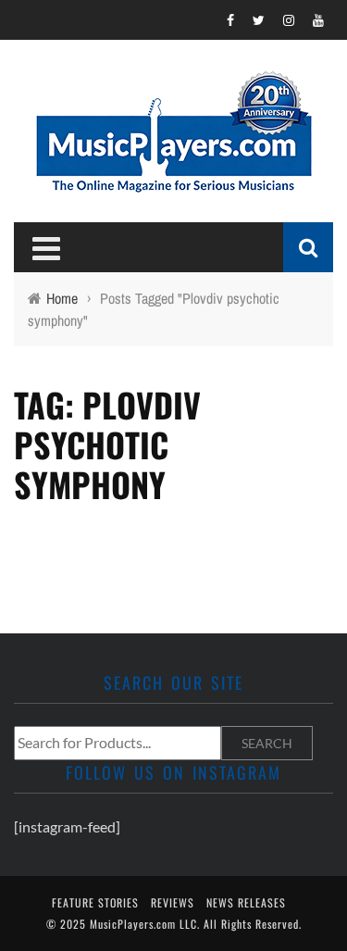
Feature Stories (95, 902)
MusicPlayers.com (133, 924)
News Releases (246, 902)
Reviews (172, 902)
